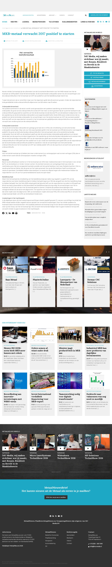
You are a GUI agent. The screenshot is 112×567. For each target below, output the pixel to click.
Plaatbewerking (91, 222)
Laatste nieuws (90, 194)
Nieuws (14, 22)
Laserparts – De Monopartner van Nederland (68, 282)
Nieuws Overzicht (14, 28)
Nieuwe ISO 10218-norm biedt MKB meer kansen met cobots (14, 350)
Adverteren (41, 15)
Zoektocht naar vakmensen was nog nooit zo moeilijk (96, 396)
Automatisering (9, 345)
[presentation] (106, 252)
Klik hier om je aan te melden (56, 497)
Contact (71, 15)
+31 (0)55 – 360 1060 (96, 543)
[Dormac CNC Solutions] (90, 269)
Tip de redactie (98, 73)
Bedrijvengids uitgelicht (94, 158)
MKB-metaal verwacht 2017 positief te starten (38, 34)
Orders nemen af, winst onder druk (39, 349)
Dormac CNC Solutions (93, 280)
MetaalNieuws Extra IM (93, 215)
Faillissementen (69, 22)
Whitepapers (90, 99)
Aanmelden (70, 535)
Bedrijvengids (39, 22)
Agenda (25, 22)
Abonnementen (28, 15)
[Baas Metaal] (9, 269)
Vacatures (54, 22)
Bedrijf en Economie (38, 345)
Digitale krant (98, 77)
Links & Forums (88, 22)
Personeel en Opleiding (93, 207)
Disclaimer (45, 563)
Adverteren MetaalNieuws (9, 563)
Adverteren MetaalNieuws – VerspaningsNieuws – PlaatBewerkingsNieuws (93, 121)
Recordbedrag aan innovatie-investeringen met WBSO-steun (13, 398)
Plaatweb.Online (41, 279)
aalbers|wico (90, 176)
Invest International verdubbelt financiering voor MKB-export (41, 398)
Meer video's (56, 472)
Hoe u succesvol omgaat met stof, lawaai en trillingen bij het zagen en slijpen (96, 109)
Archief (52, 15)
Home (4, 22)
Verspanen (91, 277)
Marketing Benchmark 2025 (93, 130)
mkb (43, 213)
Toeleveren (89, 199)
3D (46, 546)
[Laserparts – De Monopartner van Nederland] (63, 269)
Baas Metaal (11, 279)
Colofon (21, 563)
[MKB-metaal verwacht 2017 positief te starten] (29, 85)
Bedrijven (70, 538)
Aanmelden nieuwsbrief (99, 15)
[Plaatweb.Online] (36, 269)
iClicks (30, 561)
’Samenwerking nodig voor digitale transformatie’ (69, 396)
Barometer (36, 213)
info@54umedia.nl (96, 546)
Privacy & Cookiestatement (33, 563)
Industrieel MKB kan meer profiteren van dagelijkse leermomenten (97, 352)
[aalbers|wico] (95, 174)
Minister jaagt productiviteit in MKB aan (69, 350)
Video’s (62, 15)
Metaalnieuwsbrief (98, 81)
